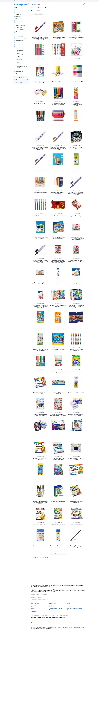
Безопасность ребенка (21, 38)
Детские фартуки (20, 68)
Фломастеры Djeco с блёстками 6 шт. (39, 215)
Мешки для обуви (52, 603)
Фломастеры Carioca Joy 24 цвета (58, 349)
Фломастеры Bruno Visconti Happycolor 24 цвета (76, 459)
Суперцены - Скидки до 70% (22, 79)
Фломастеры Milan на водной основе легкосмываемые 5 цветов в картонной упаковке (58, 283)
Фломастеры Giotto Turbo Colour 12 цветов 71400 (40, 525)
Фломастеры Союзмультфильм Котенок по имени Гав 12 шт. (40, 238)
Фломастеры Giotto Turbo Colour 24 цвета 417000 (58, 525)
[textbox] (48, 4)
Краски (18, 62)
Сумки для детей (20, 54)
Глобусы (69, 609)
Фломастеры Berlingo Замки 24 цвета (57, 501)
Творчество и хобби (20, 44)
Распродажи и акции (20, 77)
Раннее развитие (20, 48)
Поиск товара (32, 4)
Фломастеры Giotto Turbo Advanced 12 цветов (76, 436)
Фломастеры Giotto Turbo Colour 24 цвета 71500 (40, 459)
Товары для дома (19, 71)
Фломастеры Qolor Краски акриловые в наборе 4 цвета (58, 306)
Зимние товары (19, 27)
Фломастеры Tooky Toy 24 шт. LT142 (76, 81)
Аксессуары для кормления (22, 33)
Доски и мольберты (21, 50)
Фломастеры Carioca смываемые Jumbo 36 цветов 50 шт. (58, 372)
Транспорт (18, 16)
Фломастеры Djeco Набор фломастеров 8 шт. (76, 38)
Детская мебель (19, 7)
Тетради (18, 56)
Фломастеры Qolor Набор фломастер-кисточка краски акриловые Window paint (76, 306)
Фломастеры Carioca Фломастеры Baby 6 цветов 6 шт (58, 328)
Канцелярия (19, 59)
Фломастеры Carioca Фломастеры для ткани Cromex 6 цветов (40, 350)
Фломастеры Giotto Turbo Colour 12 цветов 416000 (76, 502)
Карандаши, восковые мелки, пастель (74, 608)
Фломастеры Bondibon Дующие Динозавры (58, 38)
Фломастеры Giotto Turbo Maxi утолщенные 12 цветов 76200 (76, 525)
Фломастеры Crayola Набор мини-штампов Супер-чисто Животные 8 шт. (76, 372)
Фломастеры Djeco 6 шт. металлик (58, 60)
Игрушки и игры (19, 23)
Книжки (17, 42)
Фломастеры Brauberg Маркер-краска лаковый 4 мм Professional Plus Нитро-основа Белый (40, 148)
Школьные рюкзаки (35, 603)
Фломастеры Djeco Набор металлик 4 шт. (76, 126)
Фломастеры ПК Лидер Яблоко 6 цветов (76, 392)
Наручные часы (34, 611)
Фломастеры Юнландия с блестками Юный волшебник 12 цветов (40, 415)
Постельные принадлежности (22, 9)
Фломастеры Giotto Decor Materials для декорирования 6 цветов (76, 415)
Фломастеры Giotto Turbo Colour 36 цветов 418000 (76, 480)
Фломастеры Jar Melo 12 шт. (39, 103)
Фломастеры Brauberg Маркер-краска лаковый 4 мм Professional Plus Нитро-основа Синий (76, 193)
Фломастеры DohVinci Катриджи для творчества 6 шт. (76, 350)
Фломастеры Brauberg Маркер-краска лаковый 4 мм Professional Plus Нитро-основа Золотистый (58, 148)
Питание (18, 31)
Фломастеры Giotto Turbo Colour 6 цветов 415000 (58, 393)
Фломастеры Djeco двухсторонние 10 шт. (58, 126)
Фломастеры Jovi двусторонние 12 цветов (40, 546)
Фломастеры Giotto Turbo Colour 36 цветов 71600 (40, 393)
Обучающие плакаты (21, 51)
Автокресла (18, 14)
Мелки (32, 609)
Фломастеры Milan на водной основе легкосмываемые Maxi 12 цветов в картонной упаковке (76, 283)
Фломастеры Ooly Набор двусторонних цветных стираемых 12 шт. (40, 82)
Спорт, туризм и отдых (20, 25)
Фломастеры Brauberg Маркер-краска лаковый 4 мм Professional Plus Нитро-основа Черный (40, 261)
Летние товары (19, 73)
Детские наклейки (20, 60)
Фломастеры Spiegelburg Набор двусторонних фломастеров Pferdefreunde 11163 (76, 216)
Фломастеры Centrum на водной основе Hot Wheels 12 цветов (58, 104)
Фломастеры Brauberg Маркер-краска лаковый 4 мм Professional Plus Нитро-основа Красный (40, 38)
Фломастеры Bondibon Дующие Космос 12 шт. (76, 148)
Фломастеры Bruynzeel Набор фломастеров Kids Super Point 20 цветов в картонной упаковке (76, 238)
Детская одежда (19, 18)
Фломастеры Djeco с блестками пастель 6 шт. (76, 61)
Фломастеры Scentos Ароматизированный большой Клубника (76, 104)
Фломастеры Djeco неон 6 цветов (40, 192)
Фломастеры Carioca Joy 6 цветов (40, 479)
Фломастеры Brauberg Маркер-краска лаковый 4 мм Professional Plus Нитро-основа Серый (40, 170)
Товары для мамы (19, 40)
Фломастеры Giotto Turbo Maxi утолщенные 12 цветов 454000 (58, 459)
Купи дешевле (19, 82)
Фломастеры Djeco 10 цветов (40, 60)
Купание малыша (19, 36)
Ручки (18, 57)
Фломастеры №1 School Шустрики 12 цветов (40, 372)
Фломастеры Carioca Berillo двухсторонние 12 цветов (40, 328)
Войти (84, 5)
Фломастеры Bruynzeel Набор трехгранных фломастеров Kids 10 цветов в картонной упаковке (58, 261)
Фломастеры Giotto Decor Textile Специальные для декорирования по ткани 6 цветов (40, 436)
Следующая (44, 557)
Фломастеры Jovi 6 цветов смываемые (58, 545)
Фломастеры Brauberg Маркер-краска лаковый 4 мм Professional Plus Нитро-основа (47, 618)
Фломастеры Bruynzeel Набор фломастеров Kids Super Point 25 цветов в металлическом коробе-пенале (40, 283)
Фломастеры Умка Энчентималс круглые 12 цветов (40, 126)
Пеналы (18, 53)
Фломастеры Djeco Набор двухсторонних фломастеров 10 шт (58, 170)
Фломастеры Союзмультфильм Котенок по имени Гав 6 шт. (76, 170)
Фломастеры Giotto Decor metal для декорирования (58, 436)
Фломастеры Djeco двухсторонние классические (58, 193)
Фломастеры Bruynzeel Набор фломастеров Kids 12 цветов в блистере (76, 261)
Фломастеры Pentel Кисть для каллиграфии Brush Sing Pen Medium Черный (76, 546)
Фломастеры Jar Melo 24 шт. (57, 81)
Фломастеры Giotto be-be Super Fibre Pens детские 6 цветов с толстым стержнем (40, 502)
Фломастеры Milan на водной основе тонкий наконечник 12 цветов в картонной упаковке (40, 306)
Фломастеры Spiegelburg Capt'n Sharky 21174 (58, 216)
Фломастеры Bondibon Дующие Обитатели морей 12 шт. (58, 238)
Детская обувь (19, 20)
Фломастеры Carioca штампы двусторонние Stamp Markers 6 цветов (58, 415)
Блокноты (69, 605)
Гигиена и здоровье (20, 29)
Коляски (18, 12)
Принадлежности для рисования (55, 608)
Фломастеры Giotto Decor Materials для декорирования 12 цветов (58, 480)
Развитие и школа (20, 47)
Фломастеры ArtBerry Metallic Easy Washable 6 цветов (76, 328)
